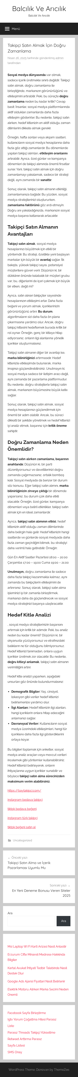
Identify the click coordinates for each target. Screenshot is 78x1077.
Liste (11, 1026)
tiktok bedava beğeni (22, 809)
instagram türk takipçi (22, 818)
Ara (10, 913)
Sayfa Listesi (16, 1045)
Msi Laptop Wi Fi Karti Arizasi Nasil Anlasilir (37, 946)
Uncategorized (22, 840)
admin (59, 58)
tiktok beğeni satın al (22, 827)
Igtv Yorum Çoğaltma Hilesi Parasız (32, 1019)
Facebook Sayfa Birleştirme (27, 1013)
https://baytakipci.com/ (24, 790)
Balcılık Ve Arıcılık (39, 8)
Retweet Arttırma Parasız (25, 1039)
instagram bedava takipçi (25, 800)
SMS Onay (15, 1052)
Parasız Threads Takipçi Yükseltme (31, 1032)
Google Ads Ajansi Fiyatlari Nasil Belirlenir (36, 981)
